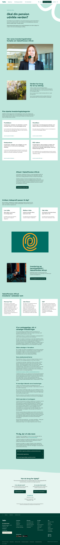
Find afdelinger (50, 531)
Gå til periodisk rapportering (23, 454)
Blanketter (49, 523)
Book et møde (50, 524)
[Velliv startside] (4, 1)
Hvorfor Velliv (39, 527)
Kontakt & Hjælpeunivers (6, 532)
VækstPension (18, 523)
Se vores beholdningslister (32, 437)
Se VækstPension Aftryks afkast (22, 187)
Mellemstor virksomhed (30, 524)
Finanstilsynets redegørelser (25, 541)
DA (53, 1)
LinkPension (18, 524)
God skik (49, 527)
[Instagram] (48, 536)
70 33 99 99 (30, 495)
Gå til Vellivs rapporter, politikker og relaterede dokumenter (29, 451)
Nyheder (38, 521)
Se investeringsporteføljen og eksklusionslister (26, 457)
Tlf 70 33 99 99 (5, 523)
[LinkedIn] (50, 536)
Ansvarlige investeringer (19, 527)
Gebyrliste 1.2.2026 (51, 521)
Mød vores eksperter (40, 524)
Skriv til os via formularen (39, 491)
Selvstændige (29, 527)
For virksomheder (28, 1)
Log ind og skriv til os (19, 491)
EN (55, 1)
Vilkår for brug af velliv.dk (5, 541)
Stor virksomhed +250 (30, 521)
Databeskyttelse (12, 541)
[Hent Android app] (19, 536)
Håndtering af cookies (17, 541)
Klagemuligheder (50, 528)
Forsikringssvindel (32, 541)
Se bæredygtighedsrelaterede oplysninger (38, 278)
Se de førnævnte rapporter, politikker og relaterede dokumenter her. (28, 371)
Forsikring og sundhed (18, 1)
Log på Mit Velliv (4, 530)
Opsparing (10, 1)
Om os (38, 523)
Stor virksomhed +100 (30, 523)
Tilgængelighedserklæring (38, 541)
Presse (38, 528)
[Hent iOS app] (25, 536)
